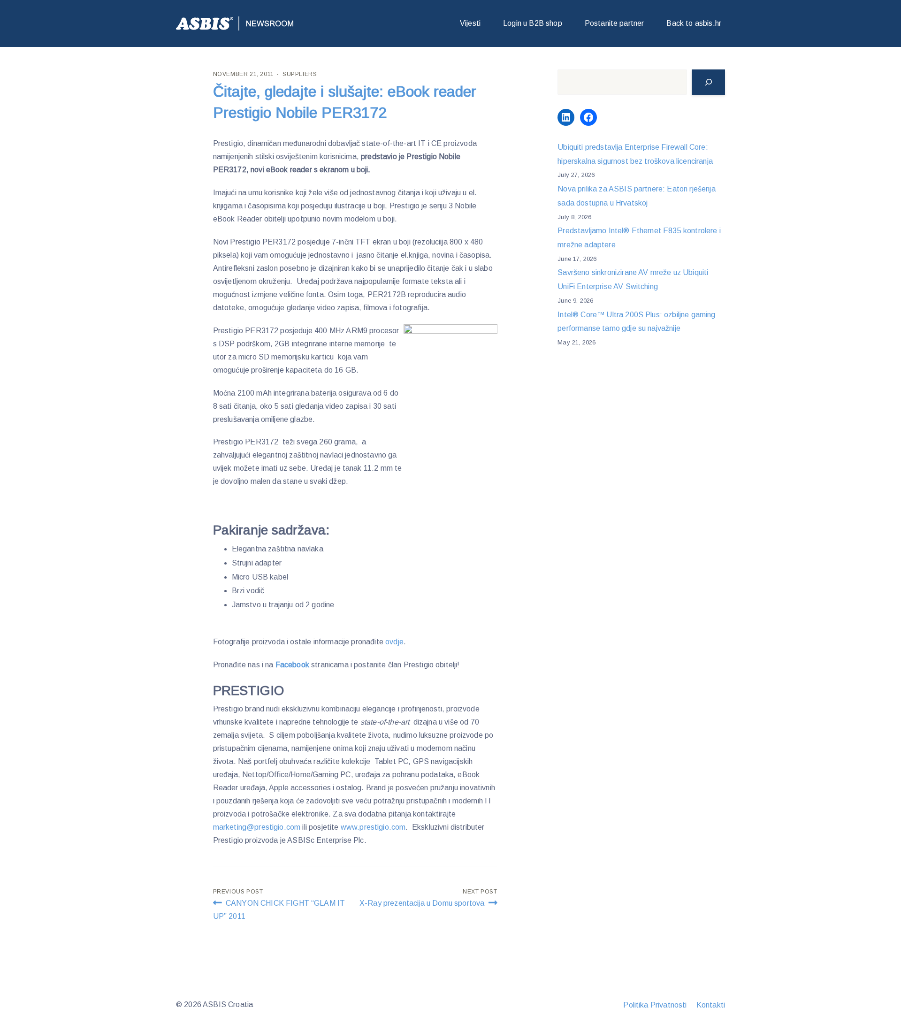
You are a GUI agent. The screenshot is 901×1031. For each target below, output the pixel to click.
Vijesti (470, 23)
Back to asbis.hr (693, 23)
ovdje (394, 642)
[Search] (708, 82)
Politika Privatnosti (655, 1005)
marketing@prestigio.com (257, 827)
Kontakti (710, 1005)
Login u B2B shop (532, 23)
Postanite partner (614, 23)
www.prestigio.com (373, 827)
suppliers (300, 74)
